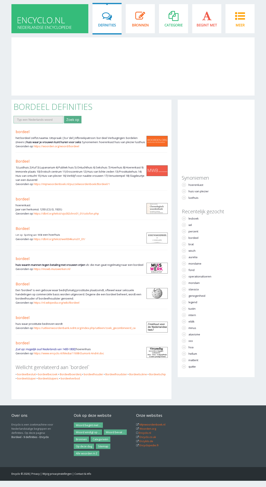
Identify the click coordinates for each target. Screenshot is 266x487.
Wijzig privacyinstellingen (57, 474)
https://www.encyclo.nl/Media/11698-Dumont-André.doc (69, 353)
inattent (193, 360)
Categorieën (100, 439)
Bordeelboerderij (70, 374)
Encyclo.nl (145, 433)
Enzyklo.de (146, 441)
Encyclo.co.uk (147, 437)
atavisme (194, 334)
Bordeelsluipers (48, 378)
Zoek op (72, 119)
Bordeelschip (157, 374)
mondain (194, 283)
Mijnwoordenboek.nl (152, 424)
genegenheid (196, 296)
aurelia (192, 257)
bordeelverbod (70, 378)
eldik (191, 321)
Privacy (35, 474)
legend (192, 302)
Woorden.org (147, 429)
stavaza (193, 289)
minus (192, 328)
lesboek (193, 218)
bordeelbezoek (48, 374)
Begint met (207, 25)
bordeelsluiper (26, 378)
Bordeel (23, 161)
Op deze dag (84, 446)
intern (192, 315)
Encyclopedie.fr (149, 445)
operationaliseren (199, 276)
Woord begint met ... (88, 425)
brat (191, 244)
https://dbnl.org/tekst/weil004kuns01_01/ (59, 239)
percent (193, 231)
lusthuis (193, 198)
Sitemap (103, 446)
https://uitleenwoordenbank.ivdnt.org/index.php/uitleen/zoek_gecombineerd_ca (84, 328)
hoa (190, 347)
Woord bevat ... (115, 432)
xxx (190, 341)
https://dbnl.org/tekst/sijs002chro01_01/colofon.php (66, 213)
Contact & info (82, 474)
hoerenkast (195, 185)
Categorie (174, 25)
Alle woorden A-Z (86, 453)
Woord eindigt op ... (88, 432)
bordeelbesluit (26, 374)
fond (191, 270)
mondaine (194, 263)
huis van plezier (198, 191)
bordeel (23, 131)
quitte (192, 366)
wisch (192, 251)
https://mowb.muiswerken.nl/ (52, 269)
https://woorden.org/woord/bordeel (56, 146)
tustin (192, 308)
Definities (107, 25)
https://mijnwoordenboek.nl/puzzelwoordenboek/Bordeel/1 (72, 184)
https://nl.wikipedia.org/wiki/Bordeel (56, 302)
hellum (192, 354)
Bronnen (140, 25)
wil (190, 225)
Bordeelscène (138, 374)
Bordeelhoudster (116, 374)
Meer (240, 25)
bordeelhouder (93, 374)
